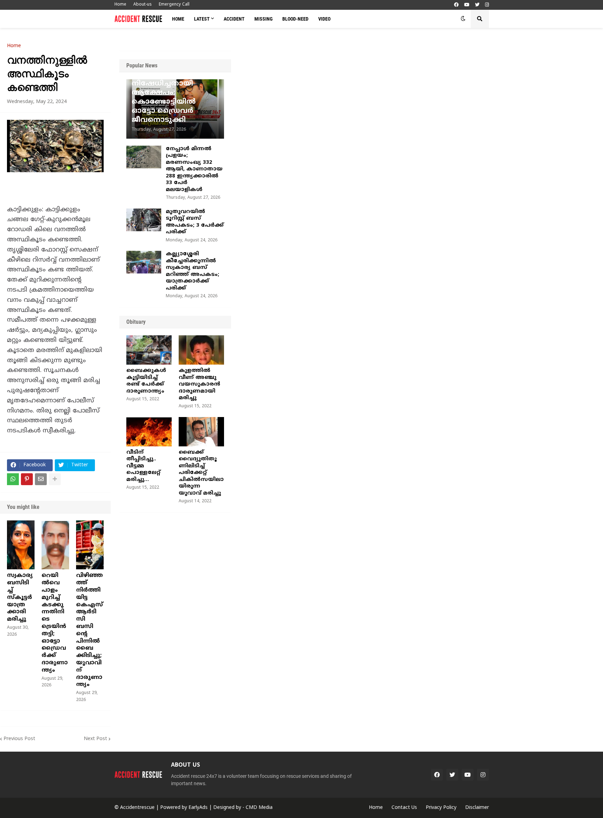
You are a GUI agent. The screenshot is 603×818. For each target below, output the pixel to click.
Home (120, 4)
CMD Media (259, 808)
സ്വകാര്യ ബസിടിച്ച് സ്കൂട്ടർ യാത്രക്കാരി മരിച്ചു (20, 597)
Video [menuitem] (324, 19)
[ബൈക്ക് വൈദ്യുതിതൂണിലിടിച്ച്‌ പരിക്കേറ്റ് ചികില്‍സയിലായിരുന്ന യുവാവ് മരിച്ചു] (201, 431)
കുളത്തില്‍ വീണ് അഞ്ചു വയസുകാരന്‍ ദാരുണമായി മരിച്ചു (199, 384)
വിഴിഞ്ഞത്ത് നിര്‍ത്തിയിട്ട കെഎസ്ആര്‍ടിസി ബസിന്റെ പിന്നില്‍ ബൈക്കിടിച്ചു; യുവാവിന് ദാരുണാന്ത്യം (89, 630)
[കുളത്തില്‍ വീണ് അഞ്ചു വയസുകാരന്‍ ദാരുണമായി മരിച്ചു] (201, 350)
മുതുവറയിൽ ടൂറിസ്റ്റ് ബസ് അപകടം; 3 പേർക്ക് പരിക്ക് (195, 222)
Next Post (95, 739)
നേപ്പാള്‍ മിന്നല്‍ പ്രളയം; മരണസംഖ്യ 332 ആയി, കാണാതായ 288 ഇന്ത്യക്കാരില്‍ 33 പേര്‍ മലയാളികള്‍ (194, 169)
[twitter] (477, 5)
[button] (463, 19)
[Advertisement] (417, 89)
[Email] (41, 479)
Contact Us (404, 808)
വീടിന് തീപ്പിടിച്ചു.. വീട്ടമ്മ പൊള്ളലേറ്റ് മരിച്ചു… (143, 466)
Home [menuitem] (178, 19)
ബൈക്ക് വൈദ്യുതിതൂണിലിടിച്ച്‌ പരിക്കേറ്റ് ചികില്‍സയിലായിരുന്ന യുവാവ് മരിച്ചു (201, 473)
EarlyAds (198, 808)
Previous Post (19, 739)
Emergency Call (174, 4)
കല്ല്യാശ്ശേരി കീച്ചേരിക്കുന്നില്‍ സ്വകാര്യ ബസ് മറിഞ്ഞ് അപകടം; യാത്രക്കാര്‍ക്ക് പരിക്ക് (192, 271)
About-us (142, 4)
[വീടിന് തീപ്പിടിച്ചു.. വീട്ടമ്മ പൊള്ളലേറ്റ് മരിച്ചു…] (149, 431)
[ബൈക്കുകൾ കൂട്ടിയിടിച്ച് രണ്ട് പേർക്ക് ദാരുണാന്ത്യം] (149, 350)
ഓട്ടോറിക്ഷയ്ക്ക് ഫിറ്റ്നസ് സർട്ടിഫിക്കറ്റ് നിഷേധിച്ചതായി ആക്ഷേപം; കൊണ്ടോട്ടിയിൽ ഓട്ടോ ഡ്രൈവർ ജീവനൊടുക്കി (173, 93)
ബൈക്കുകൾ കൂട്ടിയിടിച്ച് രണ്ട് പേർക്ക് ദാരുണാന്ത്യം (146, 381)
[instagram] (487, 5)
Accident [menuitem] (234, 19)
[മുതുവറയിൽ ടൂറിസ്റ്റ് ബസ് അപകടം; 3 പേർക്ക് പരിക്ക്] (143, 220)
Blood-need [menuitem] (295, 19)
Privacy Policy (441, 808)
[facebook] (456, 5)
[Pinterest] (27, 479)
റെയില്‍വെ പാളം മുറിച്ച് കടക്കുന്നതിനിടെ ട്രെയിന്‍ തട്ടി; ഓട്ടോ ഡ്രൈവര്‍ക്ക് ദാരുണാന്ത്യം (55, 622)
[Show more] (55, 479)
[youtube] (466, 5)
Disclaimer (477, 808)
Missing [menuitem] (263, 19)
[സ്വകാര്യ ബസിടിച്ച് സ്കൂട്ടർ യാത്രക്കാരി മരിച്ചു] (21, 544)
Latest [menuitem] (202, 19)
